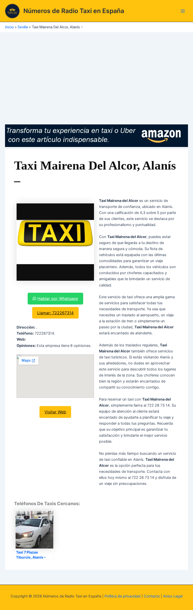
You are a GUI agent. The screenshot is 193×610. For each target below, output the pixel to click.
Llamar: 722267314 (55, 312)
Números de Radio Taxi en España (73, 11)
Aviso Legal (172, 596)
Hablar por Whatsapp (57, 298)
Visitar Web (55, 411)
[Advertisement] (96, 70)
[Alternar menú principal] (182, 11)
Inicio (9, 27)
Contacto (152, 596)
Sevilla (23, 27)
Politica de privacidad (122, 596)
